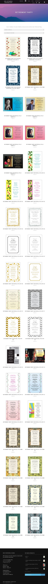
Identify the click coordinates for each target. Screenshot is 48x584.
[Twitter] (39, 3)
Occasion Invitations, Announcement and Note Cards (24, 26)
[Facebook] (36, 3)
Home (7, 26)
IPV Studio (8, 1)
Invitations (11, 26)
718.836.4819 (5, 559)
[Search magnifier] (44, 575)
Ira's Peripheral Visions (8, 2)
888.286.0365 (5, 561)
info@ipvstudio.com (6, 562)
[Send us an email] (25, 1)
